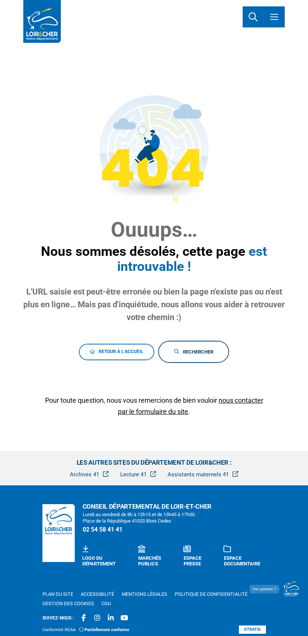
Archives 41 (84, 474)
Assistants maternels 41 (198, 474)
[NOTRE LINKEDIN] (110, 617)
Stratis (252, 629)
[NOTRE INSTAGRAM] (97, 617)
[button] (253, 16)
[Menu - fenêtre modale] (274, 16)
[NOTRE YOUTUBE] (124, 617)
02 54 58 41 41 (102, 529)
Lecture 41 (133, 474)
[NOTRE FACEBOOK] (83, 617)
